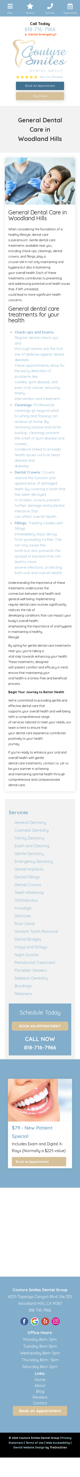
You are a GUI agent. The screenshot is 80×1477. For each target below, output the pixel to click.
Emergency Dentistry (34, 861)
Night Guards (27, 954)
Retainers (23, 993)
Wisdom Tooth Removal (36, 931)
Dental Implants (29, 869)
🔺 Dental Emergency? (40, 34)
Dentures (23, 915)
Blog (40, 1391)
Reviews (40, 1397)
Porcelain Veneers (31, 970)
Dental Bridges (28, 939)
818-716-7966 (40, 29)
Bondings (23, 985)
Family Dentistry (29, 838)
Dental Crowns (28, 884)
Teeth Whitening (29, 892)
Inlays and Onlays (31, 947)
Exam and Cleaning (32, 845)
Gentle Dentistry (29, 853)
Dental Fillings (27, 876)
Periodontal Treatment (35, 962)
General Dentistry (30, 822)
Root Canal (25, 923)
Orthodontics (26, 900)
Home (40, 1379)
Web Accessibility (58, 1443)
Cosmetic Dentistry (32, 830)
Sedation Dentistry (31, 978)
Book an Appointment (40, 1026)
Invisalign (23, 908)
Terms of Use (35, 1443)
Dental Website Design (29, 1447)
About (40, 1385)
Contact (40, 1403)
